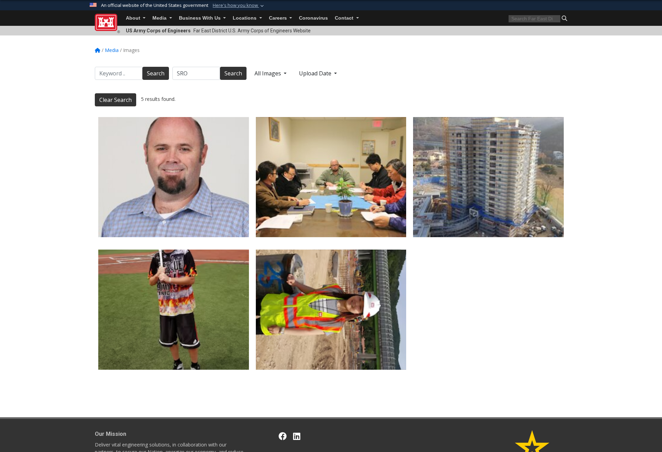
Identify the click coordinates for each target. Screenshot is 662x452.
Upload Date (316, 73)
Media (160, 18)
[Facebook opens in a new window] (283, 436)
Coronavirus (313, 18)
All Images (268, 73)
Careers (278, 18)
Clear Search (115, 100)
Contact (345, 18)
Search (155, 73)
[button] (239, 5)
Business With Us (200, 18)
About (134, 18)
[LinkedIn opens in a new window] (296, 436)
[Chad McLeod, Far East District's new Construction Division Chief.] (173, 177)
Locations (245, 18)
